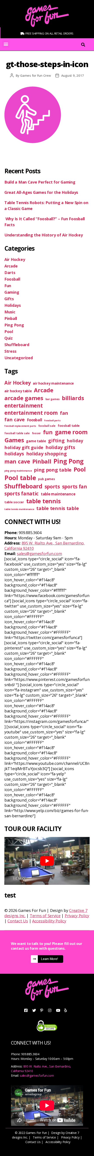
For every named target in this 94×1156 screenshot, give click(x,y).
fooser (36, 433)
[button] (5, 44)
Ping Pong (14, 325)
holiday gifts (60, 447)
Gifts (9, 298)
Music (9, 311)
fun (48, 432)
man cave (17, 461)
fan (64, 413)
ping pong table (52, 470)
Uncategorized (18, 357)
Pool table (20, 477)
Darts (9, 272)
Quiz (8, 338)
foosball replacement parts (20, 425)
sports (52, 486)
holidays (14, 453)
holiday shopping (46, 453)
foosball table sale (17, 433)
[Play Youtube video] (47, 861)
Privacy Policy (77, 915)
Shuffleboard (16, 344)
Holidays (12, 305)
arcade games (23, 398)
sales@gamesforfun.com (39, 553)
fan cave (14, 419)
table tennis (43, 501)
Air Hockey (14, 259)
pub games (46, 479)
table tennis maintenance (19, 509)
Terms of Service (45, 915)
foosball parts (52, 420)
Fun (7, 285)
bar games (52, 399)
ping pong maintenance (18, 470)
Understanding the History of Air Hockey (44, 235)
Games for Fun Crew (35, 75)
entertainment (23, 405)
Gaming (11, 292)
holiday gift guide (23, 447)
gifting (56, 440)
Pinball (10, 318)
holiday (75, 441)
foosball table (69, 425)
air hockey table (18, 391)
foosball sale (47, 426)
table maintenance (58, 493)
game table (36, 441)
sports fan (74, 486)
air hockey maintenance (53, 383)
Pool (8, 331)
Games (14, 440)
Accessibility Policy (49, 920)
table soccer (14, 502)
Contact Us (17, 920)
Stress (10, 351)
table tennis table (57, 508)
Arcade (10, 266)
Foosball (12, 279)
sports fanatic (21, 493)
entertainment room (31, 412)
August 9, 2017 (72, 75)
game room (71, 432)
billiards (73, 398)
